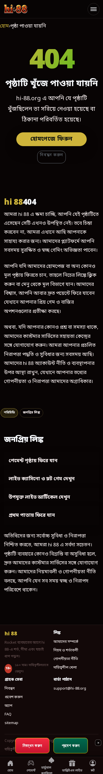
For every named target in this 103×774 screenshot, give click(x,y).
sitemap (11, 723)
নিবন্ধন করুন (51, 155)
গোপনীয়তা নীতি (66, 659)
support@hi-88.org (70, 688)
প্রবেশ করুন (14, 697)
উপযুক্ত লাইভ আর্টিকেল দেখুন (39, 497)
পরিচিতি (9, 413)
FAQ (8, 714)
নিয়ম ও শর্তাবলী (66, 650)
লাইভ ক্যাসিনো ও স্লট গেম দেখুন (42, 479)
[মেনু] (94, 9)
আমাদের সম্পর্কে (66, 641)
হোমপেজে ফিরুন (51, 139)
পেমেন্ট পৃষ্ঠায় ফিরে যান (33, 461)
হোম (4, 26)
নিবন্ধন (10, 688)
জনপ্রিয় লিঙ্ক (31, 413)
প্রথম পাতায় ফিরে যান (32, 515)
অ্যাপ (8, 705)
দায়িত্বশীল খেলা (65, 667)
